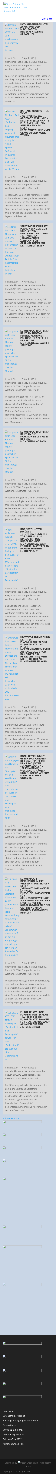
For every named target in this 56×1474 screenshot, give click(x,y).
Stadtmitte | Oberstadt (27, 69)
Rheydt (8, 65)
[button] (45, 19)
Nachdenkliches (13, 61)
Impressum (8, 1411)
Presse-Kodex (9, 1425)
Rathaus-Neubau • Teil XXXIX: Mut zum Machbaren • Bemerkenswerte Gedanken (34, 29)
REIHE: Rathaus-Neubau (34, 61)
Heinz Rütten (11, 58)
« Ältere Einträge (11, 1118)
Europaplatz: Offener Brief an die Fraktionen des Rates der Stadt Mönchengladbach (34, 436)
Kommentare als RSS (13, 1443)
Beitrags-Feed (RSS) (12, 1439)
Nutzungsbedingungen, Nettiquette (21, 1420)
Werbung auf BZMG (13, 1429)
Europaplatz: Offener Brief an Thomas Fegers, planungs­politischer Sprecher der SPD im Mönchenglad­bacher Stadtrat (34, 338)
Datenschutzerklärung (14, 1415)
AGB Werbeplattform (13, 1434)
